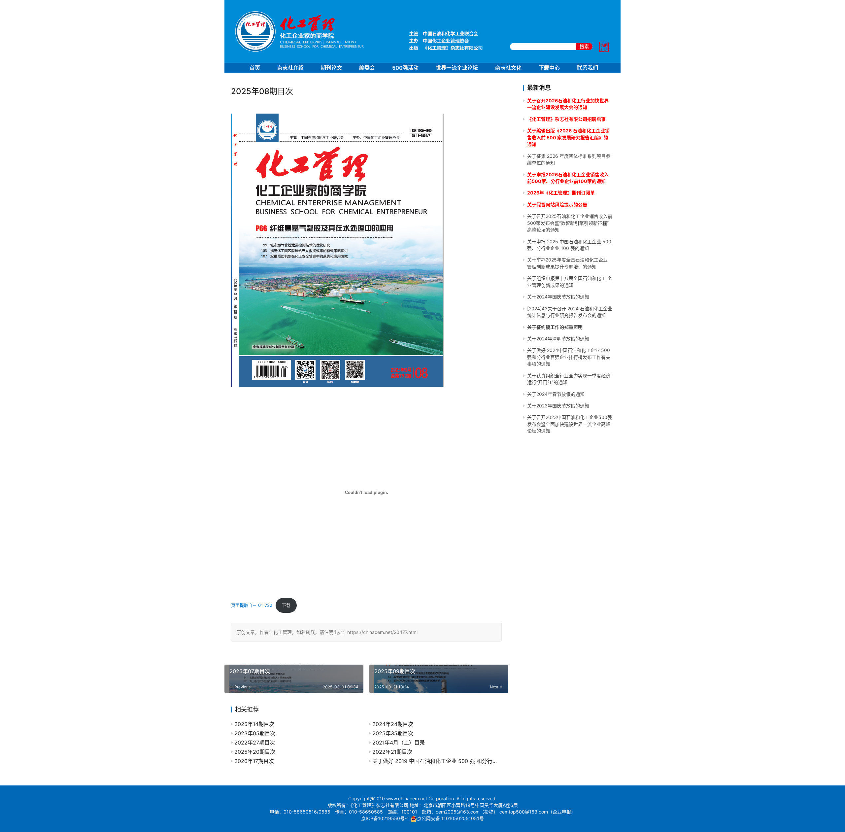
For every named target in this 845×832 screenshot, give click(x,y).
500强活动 (405, 67)
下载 (286, 605)
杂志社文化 (508, 67)
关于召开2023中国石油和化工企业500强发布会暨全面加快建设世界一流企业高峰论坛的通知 (569, 423)
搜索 (584, 46)
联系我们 (587, 67)
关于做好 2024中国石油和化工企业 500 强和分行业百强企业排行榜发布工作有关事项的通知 (568, 356)
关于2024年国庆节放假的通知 (558, 296)
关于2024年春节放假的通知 (556, 394)
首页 (255, 67)
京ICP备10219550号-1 (385, 818)
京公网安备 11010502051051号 (450, 818)
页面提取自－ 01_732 (251, 605)
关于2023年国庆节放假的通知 (558, 405)
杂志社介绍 (290, 67)
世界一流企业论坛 (457, 67)
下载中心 (549, 67)
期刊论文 (331, 67)
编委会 (367, 67)
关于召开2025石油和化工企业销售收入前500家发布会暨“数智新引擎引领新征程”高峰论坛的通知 (569, 222)
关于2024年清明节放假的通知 (558, 338)
